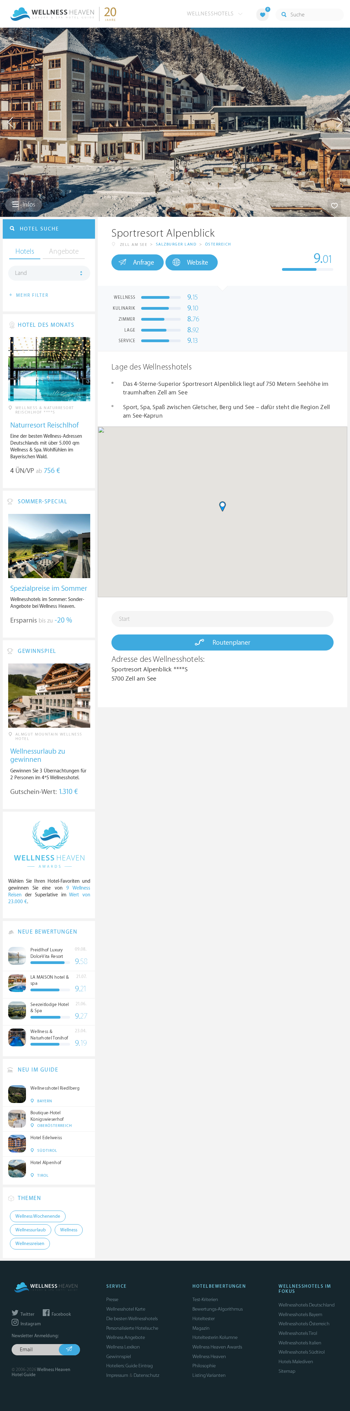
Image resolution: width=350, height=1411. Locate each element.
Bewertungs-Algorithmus (217, 1309)
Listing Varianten (209, 1375)
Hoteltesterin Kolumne (215, 1337)
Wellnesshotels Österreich (304, 1324)
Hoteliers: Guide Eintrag (129, 1366)
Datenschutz (146, 1375)
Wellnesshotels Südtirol (302, 1352)
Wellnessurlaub (30, 1230)
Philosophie (204, 1366)
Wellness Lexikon (123, 1347)
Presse (112, 1299)
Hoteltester (203, 1319)
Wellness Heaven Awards (217, 1347)
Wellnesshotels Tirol (298, 1333)
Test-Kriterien (205, 1299)
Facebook (61, 1314)
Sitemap (287, 1371)
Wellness (68, 1230)
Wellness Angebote (125, 1337)
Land (21, 273)
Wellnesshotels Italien (300, 1343)
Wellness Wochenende (37, 1216)
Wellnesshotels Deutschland (307, 1305)
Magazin (201, 1328)
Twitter (27, 1314)
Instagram (30, 1324)
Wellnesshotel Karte (125, 1309)
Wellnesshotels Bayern (300, 1314)
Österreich (218, 244)
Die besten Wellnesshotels (132, 1319)
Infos (28, 204)
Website (197, 262)
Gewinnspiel (118, 1356)
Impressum (117, 1375)
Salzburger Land (176, 244)
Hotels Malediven (296, 1362)
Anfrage (143, 262)
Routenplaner (230, 642)
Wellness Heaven (209, 1356)
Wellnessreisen (29, 1243)
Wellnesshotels (211, 14)
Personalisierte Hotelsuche (132, 1328)
